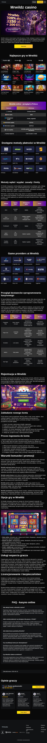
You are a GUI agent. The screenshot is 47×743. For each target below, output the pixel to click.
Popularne (5, 60)
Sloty (40, 60)
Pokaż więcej (23, 712)
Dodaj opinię (38, 686)
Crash (28, 60)
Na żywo (17, 60)
